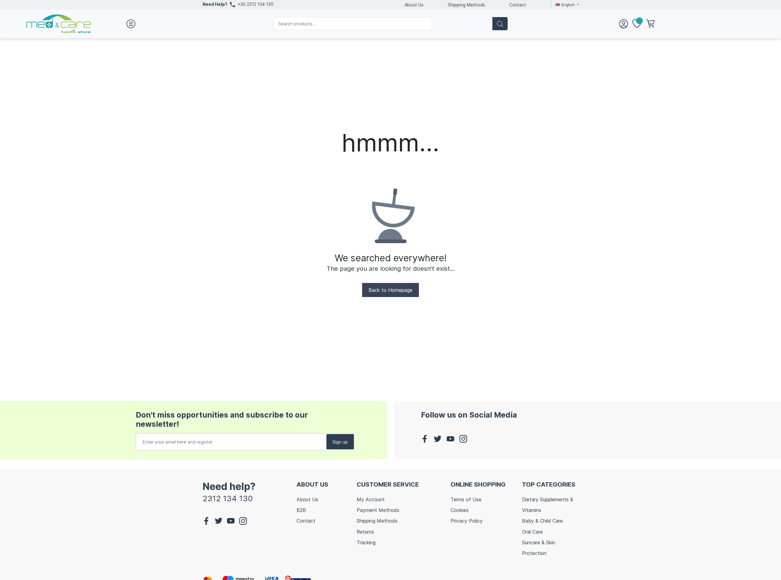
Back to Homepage (390, 290)
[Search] (500, 23)
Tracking (366, 542)
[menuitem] (566, 4)
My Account (371, 499)
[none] (566, 4)
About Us (414, 4)
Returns (365, 532)
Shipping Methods (466, 4)
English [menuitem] (568, 4)
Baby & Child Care (542, 521)
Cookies (460, 510)
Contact (517, 4)
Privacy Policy (467, 521)
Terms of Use (466, 499)
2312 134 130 (228, 498)
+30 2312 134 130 (255, 4)
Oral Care (532, 532)
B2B (301, 510)
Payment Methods (378, 510)
